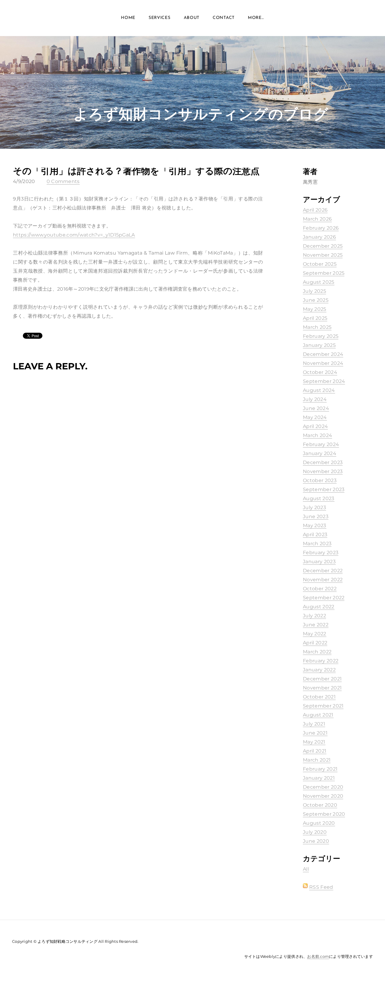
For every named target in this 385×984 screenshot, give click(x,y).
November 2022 (323, 579)
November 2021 (322, 688)
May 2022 (314, 634)
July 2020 (315, 832)
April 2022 (315, 643)
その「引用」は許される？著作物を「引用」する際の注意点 (136, 170)
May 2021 (314, 742)
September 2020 (324, 814)
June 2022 (315, 625)
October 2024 (320, 372)
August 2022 (318, 607)
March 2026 (317, 219)
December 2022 (323, 570)
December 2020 (323, 787)
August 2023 (318, 498)
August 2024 (319, 390)
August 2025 (318, 282)
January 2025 (319, 345)
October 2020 (320, 805)
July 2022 (314, 616)
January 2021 (319, 778)
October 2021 (319, 697)
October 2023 (320, 480)
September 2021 (323, 706)
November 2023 (323, 471)
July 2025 (314, 291)
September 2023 (323, 489)
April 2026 (315, 210)
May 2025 (314, 309)
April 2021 (314, 751)
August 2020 (319, 823)
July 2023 (314, 507)
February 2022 (320, 661)
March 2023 (317, 543)
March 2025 (317, 327)
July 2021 (314, 724)
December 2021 (322, 679)
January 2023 (319, 561)
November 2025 (323, 255)
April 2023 (315, 534)
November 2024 (323, 363)
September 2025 (323, 273)
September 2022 (323, 597)
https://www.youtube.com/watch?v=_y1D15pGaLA (74, 235)
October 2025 (320, 264)
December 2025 (323, 246)
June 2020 (316, 841)
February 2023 (320, 552)
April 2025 (315, 318)
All (306, 869)
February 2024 (321, 444)
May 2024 (315, 417)
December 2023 (323, 462)
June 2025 (315, 300)
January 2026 (319, 237)
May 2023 (314, 525)
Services (160, 18)
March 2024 (317, 435)
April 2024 (315, 426)
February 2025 (320, 336)
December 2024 (323, 354)
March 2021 (317, 760)
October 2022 (320, 588)
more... (256, 18)
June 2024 (316, 408)
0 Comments (63, 181)
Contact (224, 18)
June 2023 (315, 516)
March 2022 (317, 652)
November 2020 (323, 796)
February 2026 (321, 228)
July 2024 (315, 399)
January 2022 (319, 670)
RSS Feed (321, 887)
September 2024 (324, 381)
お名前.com (318, 956)
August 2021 (318, 715)
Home (128, 18)
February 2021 (320, 769)
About (192, 18)
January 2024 (319, 453)
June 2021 (315, 733)
